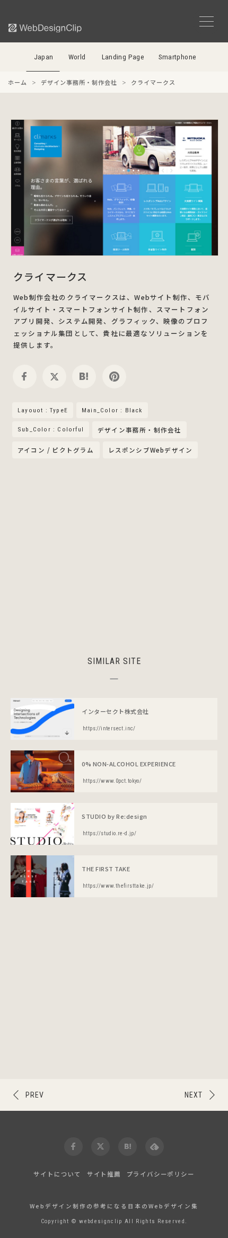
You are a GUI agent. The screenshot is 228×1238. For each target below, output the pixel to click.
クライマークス (50, 276)
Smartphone (178, 57)
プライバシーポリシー (161, 1174)
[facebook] (25, 376)
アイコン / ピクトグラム (55, 450)
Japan (44, 57)
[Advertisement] (114, 555)
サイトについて (57, 1174)
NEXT (194, 1095)
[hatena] (84, 376)
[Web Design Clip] (45, 27)
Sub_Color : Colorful (50, 429)
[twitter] (54, 376)
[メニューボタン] (206, 21)
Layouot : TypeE (42, 410)
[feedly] (154, 1146)
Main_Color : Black (112, 410)
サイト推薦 (104, 1174)
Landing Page (123, 57)
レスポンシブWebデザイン (150, 450)
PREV (34, 1095)
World (77, 57)
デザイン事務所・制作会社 (139, 430)
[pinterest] (114, 376)
